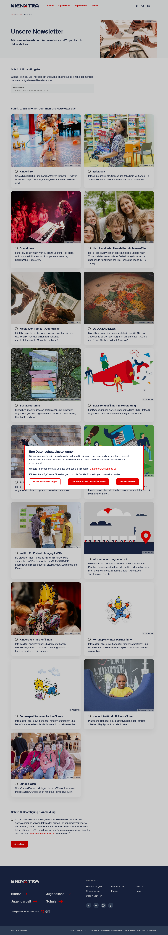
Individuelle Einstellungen (45, 481)
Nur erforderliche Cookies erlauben (89, 481)
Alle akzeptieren (127, 481)
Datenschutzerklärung (101, 468)
